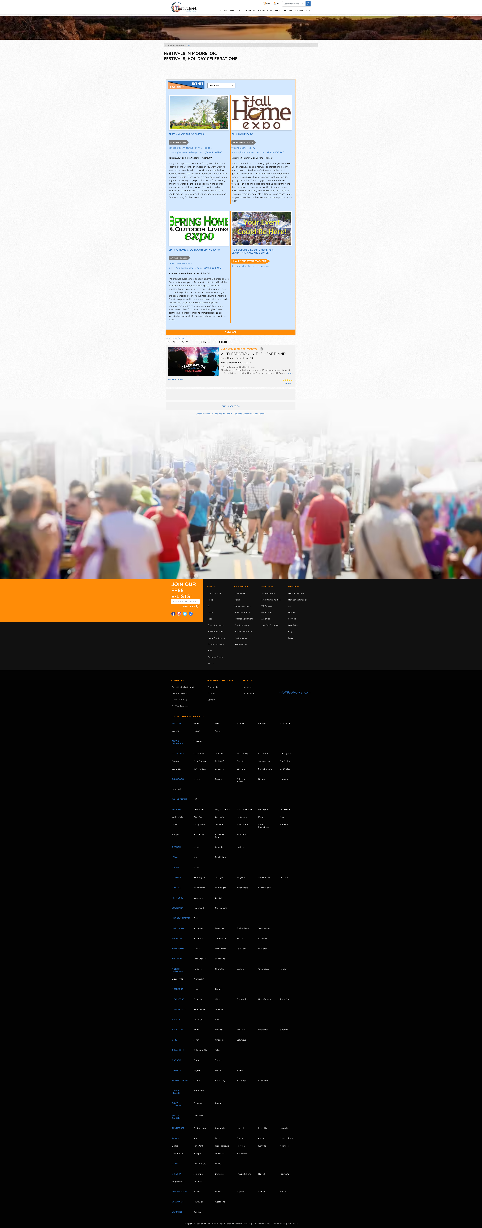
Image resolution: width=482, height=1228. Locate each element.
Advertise (265, 619)
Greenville (219, 1103)
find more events (230, 406)
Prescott (262, 723)
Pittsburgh (263, 1080)
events (223, 10)
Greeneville (220, 1128)
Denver (261, 779)
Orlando (219, 824)
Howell (240, 938)
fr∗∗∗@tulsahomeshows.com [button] (248, 152)
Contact (211, 700)
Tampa (175, 834)
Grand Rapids (221, 938)
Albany (197, 1029)
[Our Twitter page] (185, 614)
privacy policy (279, 1224)
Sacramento (264, 761)
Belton (218, 1138)
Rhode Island (176, 1091)
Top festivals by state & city (187, 717)
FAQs (290, 638)
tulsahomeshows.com (243, 147)
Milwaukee (198, 1201)
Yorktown (198, 1181)
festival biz (276, 10)
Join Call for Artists (270, 625)
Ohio (174, 1040)
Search (211, 663)
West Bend (220, 1201)
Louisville (219, 898)
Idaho (175, 867)
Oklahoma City (200, 1050)
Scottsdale (285, 723)
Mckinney (284, 1146)
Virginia (176, 1174)
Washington (179, 1191)
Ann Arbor (198, 938)
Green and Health (216, 625)
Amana (197, 857)
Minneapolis (220, 948)
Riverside (241, 761)
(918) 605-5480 (275, 152)
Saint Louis (220, 958)
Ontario (177, 1060)
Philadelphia (242, 1080)
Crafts (210, 612)
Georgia (176, 847)
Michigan (177, 938)
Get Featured (267, 612)
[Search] (308, 3)
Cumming (219, 847)
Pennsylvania (180, 1080)
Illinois (176, 877)
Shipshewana (264, 887)
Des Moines (220, 857)
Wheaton (284, 877)
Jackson (197, 1212)
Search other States (175, 338)
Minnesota (178, 948)
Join (290, 606)
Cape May (198, 999)
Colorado (178, 779)
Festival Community (293, 10)
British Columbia (177, 742)
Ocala (174, 824)
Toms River (285, 999)
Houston (241, 1146)
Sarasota (284, 824)
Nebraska (177, 989)
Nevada (176, 1019)
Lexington (198, 898)
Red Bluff (219, 761)
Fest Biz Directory (180, 693)
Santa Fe (219, 1009)
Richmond (284, 1174)
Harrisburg (220, 1080)
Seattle (261, 1191)
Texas (175, 1138)
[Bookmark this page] (191, 614)
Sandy (218, 1163)
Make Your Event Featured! (250, 261)
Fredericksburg (222, 1146)
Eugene (197, 1070)
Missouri (177, 958)
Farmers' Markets (216, 644)
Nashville (284, 1128)
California (178, 753)
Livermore (263, 753)
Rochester (263, 1029)
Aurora (197, 779)
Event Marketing (179, 700)
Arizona (177, 723)
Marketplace (236, 10)
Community (213, 687)
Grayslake (241, 877)
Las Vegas (198, 1019)
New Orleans (221, 908)
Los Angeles (285, 753)
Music (210, 600)
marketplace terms (261, 1224)
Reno (217, 1019)
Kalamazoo (263, 938)
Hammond (199, 908)
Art (209, 606)
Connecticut (179, 799)
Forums (211, 693)
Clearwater (199, 809)
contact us (293, 1224)
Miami (261, 817)
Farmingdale (243, 999)
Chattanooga (200, 1128)
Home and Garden (216, 638)
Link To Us (293, 625)
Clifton (218, 999)
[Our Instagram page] (179, 614)
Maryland (178, 928)
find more (230, 332)
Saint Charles (264, 877)
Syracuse (284, 1029)
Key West (198, 817)
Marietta (240, 847)
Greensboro (263, 969)
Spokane (284, 1191)
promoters (250, 10)
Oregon (176, 1070)
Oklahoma (178, 1050)
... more (289, 373)
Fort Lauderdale (244, 809)
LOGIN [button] (268, 4)
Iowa (175, 857)
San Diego (177, 769)
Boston (197, 918)
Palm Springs (200, 761)
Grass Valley (243, 753)
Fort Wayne (220, 887)
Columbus (241, 1040)
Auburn (197, 1191)
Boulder (218, 779)
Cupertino (219, 753)
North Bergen (264, 999)
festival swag (241, 638)
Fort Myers (263, 809)
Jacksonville (177, 817)
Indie (210, 650)
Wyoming (177, 1212)
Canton (240, 1138)
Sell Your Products (180, 706)
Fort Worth (198, 1146)
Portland (219, 1070)
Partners (292, 619)
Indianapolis (242, 887)
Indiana (176, 887)
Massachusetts (180, 918)
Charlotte (219, 969)
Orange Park (199, 824)
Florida (176, 809)
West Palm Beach (220, 835)
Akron (196, 1040)
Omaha (218, 989)
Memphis (262, 1128)
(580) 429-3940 (213, 152)
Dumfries (219, 1174)
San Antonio (220, 1153)
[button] (261, 348)
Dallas (175, 1146)
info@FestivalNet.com (295, 692)
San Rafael (242, 769)
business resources (244, 631)
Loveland (176, 789)
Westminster (264, 928)
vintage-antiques (242, 606)
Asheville (198, 969)
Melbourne (242, 817)
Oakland (176, 761)
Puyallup (241, 1191)
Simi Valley (285, 769)
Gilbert (197, 723)
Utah (175, 1163)
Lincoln (197, 989)
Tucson (197, 731)
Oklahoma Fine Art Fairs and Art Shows (214, 413)
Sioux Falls (198, 1115)
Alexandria (198, 1174)
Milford (197, 799)
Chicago (219, 877)
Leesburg (219, 817)
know (266, 266)
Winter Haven (243, 834)
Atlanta (197, 847)
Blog (308, 10)
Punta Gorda (243, 824)
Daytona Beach (222, 809)
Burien (218, 1191)
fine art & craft (242, 625)
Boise (196, 867)
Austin (196, 1138)
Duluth (197, 948)
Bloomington (199, 877)
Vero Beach (199, 834)
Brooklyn (219, 1029)
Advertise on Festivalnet (183, 687)
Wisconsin (178, 1201)
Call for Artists (214, 593)
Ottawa (197, 1060)
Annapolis (198, 928)
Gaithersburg (243, 928)
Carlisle (197, 1080)
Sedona (175, 731)
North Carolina (177, 970)
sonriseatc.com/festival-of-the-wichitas (190, 147)
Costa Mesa (199, 753)
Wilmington (199, 979)
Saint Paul (241, 948)
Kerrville (262, 1146)
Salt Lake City (200, 1163)
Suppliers (292, 612)
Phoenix (240, 723)
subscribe (189, 606)
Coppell (261, 1138)
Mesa (217, 723)
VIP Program (267, 606)
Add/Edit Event (268, 593)
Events (211, 586)
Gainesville (285, 809)
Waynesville (177, 979)
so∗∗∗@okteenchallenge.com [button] (185, 152)
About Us (248, 680)
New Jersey (179, 999)
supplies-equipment (244, 619)
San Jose (219, 769)
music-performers (243, 612)
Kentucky (177, 898)
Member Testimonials (298, 600)
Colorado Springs (241, 780)
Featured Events (215, 657)
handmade (240, 593)
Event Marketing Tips (271, 600)
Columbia (198, 1103)
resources (263, 10)
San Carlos (285, 761)
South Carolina (177, 1104)
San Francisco (200, 769)
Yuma (218, 731)
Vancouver (199, 741)
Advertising (249, 693)
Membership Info (296, 593)
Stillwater (262, 948)
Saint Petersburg (263, 825)
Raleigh (283, 969)
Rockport (198, 1153)
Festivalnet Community (220, 680)
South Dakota (176, 1116)
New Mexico (179, 1009)
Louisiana (177, 908)
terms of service (242, 1224)
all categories (241, 644)
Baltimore (219, 928)
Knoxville (241, 1128)
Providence (199, 1090)
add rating (288, 383)
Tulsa (217, 1050)
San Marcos (242, 1153)
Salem (240, 1070)
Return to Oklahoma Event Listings (249, 413)
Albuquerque (199, 1009)
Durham (240, 969)
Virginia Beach (178, 1181)
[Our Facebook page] (173, 614)
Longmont (285, 779)
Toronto (218, 1060)
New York (177, 1029)
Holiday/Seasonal (216, 631)
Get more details (175, 379)
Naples (283, 817)
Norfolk (261, 1174)
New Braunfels (179, 1153)
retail (237, 600)
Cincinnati (219, 1040)
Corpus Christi (286, 1138)
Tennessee (178, 1128)
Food (210, 619)
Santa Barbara (265, 769)
